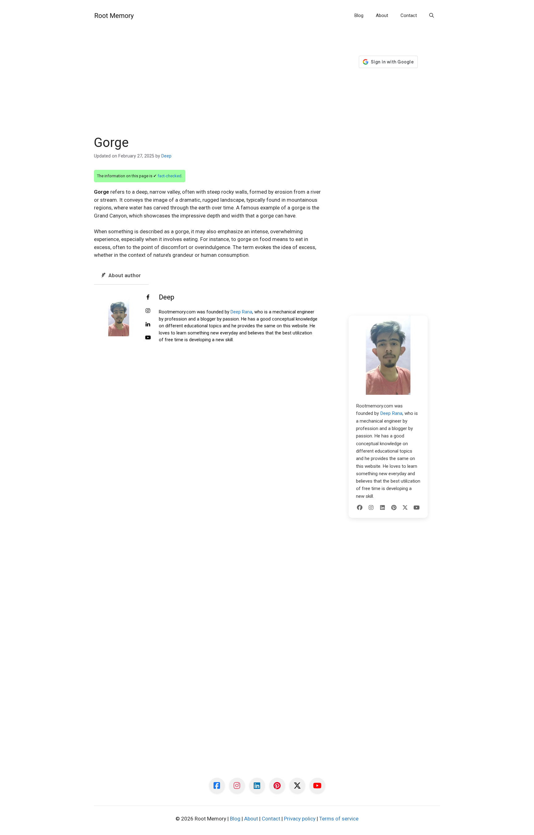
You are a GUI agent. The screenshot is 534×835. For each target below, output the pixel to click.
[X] (405, 507)
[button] (431, 15)
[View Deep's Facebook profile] (148, 297)
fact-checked (169, 176)
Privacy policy (300, 819)
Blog (358, 15)
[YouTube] (416, 507)
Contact (408, 15)
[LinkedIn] (382, 507)
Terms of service (338, 819)
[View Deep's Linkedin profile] (148, 324)
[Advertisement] (209, 89)
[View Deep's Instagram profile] (148, 311)
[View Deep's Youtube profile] (148, 337)
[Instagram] (371, 507)
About (382, 15)
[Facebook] (359, 507)
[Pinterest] (393, 507)
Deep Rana (241, 312)
